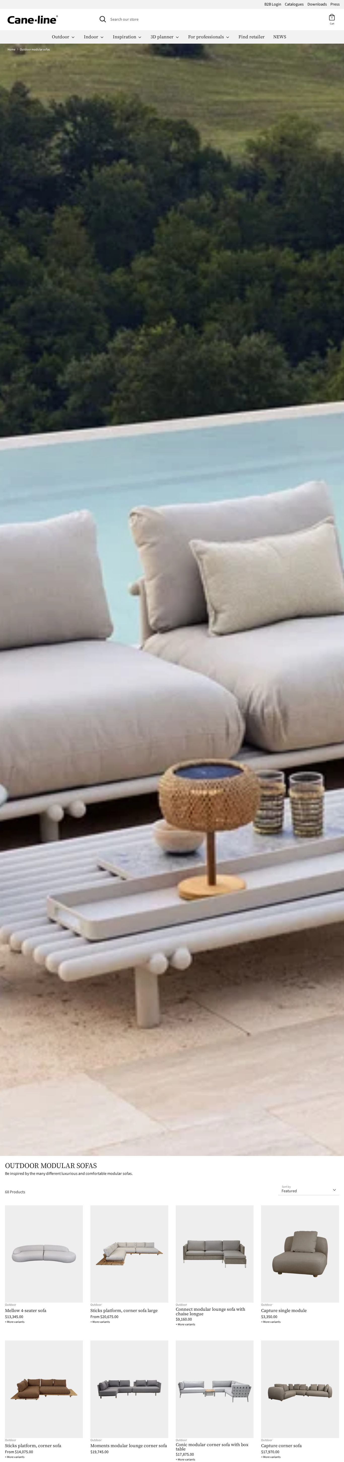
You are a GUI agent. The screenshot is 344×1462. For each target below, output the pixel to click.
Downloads (317, 4)
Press (335, 4)
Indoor (91, 37)
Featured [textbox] (289, 1191)
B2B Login (272, 4)
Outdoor (61, 37)
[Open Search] (103, 19)
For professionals (206, 37)
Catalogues (294, 4)
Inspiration (125, 37)
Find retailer (251, 37)
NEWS (279, 37)
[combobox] (308, 1189)
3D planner (163, 37)
